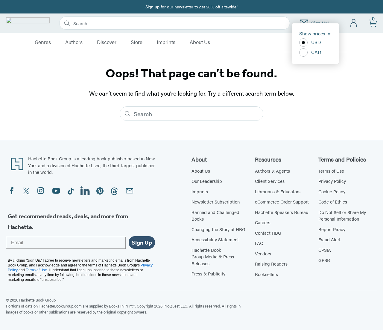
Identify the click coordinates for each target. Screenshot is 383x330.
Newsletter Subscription (216, 201)
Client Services (270, 181)
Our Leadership (207, 181)
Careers (262, 222)
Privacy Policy (332, 181)
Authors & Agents (272, 171)
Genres (43, 42)
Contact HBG (268, 233)
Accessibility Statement (215, 239)
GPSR (324, 260)
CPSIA (324, 250)
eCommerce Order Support (282, 201)
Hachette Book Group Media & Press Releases (213, 256)
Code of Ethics (332, 201)
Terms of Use (331, 171)
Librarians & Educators (277, 191)
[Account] (354, 23)
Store (136, 42)
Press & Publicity (208, 273)
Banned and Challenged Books (215, 215)
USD (316, 42)
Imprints (166, 42)
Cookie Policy (331, 191)
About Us (200, 42)
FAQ (259, 243)
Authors (74, 42)
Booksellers (266, 274)
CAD (316, 52)
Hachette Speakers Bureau (281, 212)
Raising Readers (271, 263)
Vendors (263, 253)
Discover (106, 42)
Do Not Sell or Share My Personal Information (342, 215)
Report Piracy (331, 229)
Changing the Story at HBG (218, 229)
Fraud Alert (329, 239)
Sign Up (142, 242)
